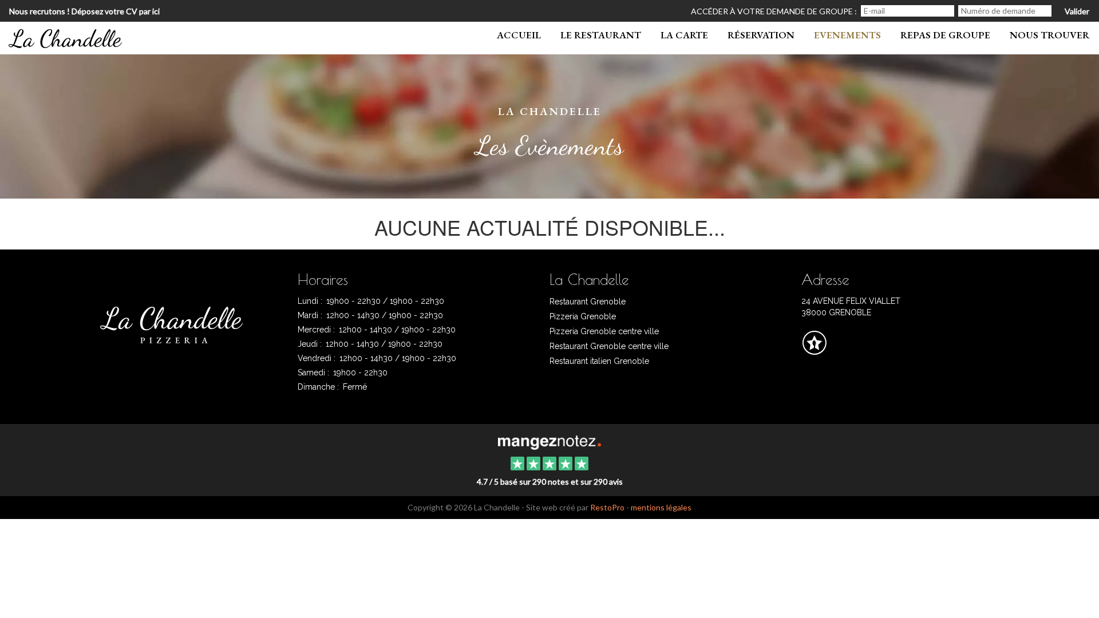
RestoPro (607, 507)
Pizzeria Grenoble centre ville (604, 331)
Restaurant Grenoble (588, 301)
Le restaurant (600, 35)
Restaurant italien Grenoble (599, 361)
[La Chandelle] (549, 441)
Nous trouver (1049, 35)
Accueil (519, 35)
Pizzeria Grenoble (583, 316)
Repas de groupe (945, 35)
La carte (684, 35)
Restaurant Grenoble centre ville (609, 346)
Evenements (847, 35)
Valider (1077, 11)
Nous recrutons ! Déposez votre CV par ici (84, 11)
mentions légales (661, 507)
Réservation (761, 35)
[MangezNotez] (814, 350)
